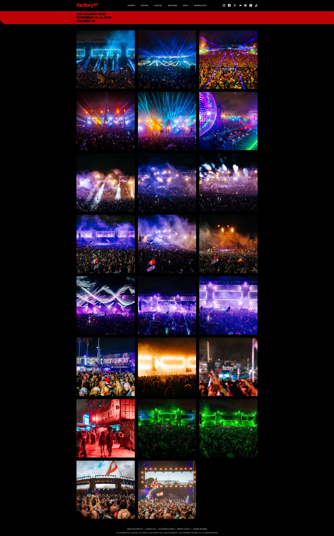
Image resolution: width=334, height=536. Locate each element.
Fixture (144, 5)
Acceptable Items (166, 529)
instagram (224, 5)
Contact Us (150, 529)
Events (131, 5)
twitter (234, 5)
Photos (158, 5)
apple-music (250, 5)
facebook (229, 5)
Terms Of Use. (158, 533)
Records (172, 5)
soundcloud (240, 5)
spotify (245, 5)
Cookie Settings (200, 529)
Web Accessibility (171, 533)
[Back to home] (87, 5)
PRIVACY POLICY (183, 529)
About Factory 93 (135, 529)
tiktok (256, 5)
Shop (185, 5)
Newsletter (200, 5)
